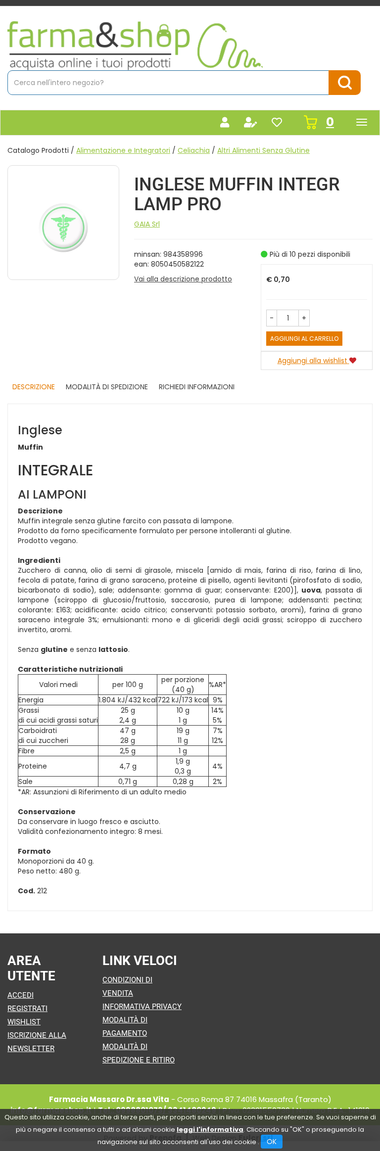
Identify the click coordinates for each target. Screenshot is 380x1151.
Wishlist (24, 1021)
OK (272, 1142)
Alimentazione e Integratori (123, 150)
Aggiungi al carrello (304, 338)
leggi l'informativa (210, 1129)
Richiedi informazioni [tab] (197, 387)
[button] (271, 318)
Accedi (20, 995)
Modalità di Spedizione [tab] (107, 387)
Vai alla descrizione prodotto (183, 279)
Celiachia (194, 150)
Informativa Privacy (142, 1006)
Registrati (27, 1008)
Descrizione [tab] (33, 387)
